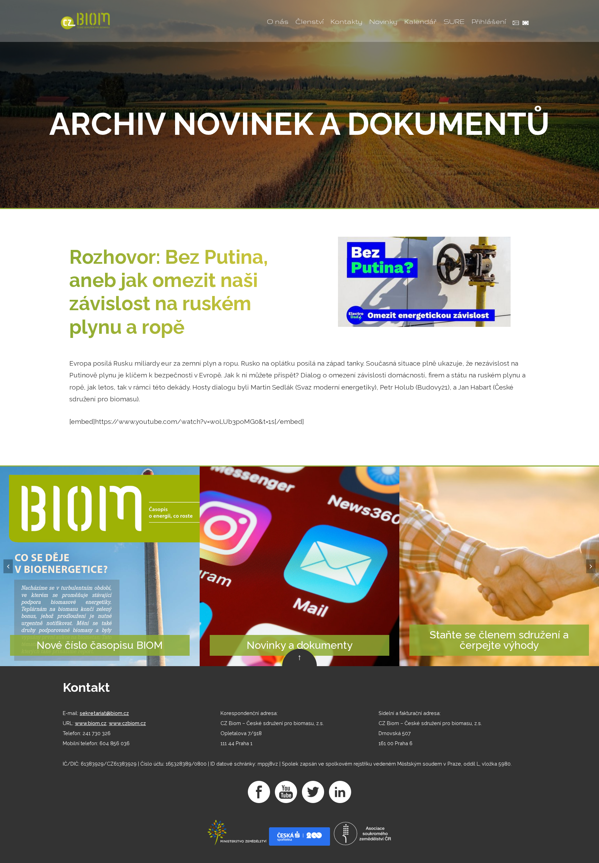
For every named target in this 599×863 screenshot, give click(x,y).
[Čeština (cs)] (514, 24)
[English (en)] (524, 24)
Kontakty (346, 21)
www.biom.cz (90, 723)
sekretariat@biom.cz (104, 713)
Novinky (383, 21)
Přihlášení (488, 21)
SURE (454, 21)
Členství (309, 21)
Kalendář (420, 21)
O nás (277, 21)
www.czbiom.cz (127, 723)
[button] (8, 566)
